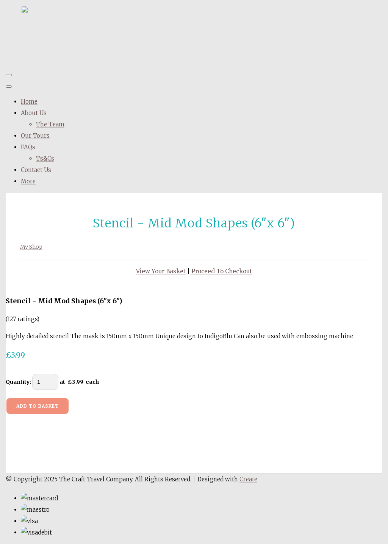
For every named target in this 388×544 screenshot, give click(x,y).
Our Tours (35, 135)
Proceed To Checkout (221, 271)
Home (29, 101)
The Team (50, 124)
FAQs (28, 147)
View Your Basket (161, 271)
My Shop (31, 246)
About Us (34, 113)
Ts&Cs (45, 158)
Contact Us (36, 169)
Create (248, 479)
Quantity (18, 381)
